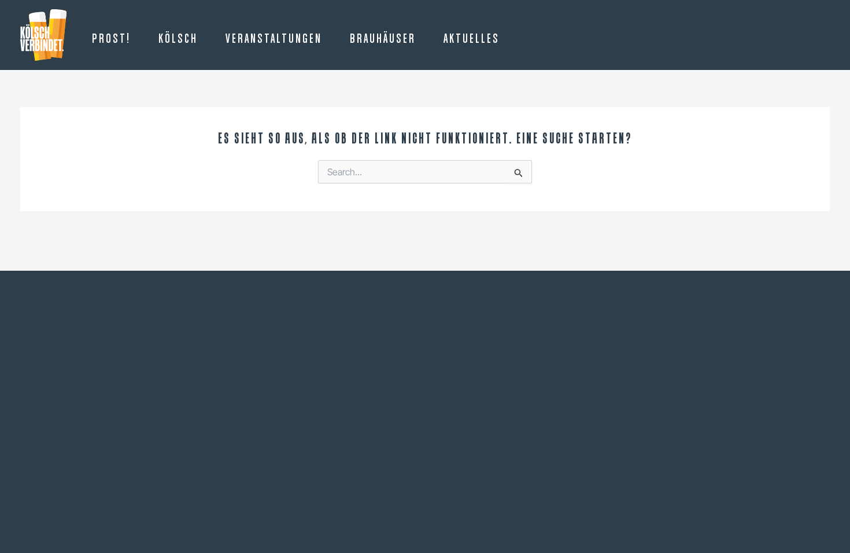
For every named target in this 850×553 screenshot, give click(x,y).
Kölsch (178, 39)
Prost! (111, 39)
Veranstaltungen (274, 39)
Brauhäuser (383, 39)
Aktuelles (472, 39)
